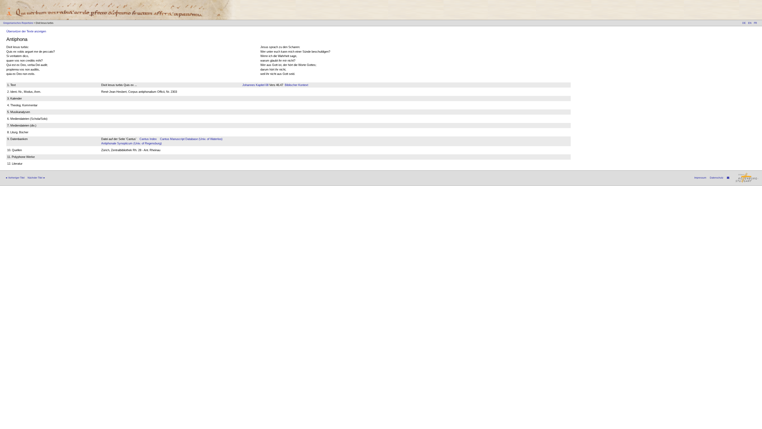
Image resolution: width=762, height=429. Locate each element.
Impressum (700, 177)
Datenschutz (716, 177)
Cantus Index (148, 139)
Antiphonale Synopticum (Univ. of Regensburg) (131, 143)
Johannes (248, 85)
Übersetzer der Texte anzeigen (26, 31)
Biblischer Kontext (296, 85)
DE (744, 23)
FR (755, 23)
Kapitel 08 (261, 85)
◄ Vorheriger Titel (15, 177)
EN (749, 23)
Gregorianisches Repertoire (18, 23)
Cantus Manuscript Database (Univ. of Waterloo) (191, 139)
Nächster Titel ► (36, 177)
